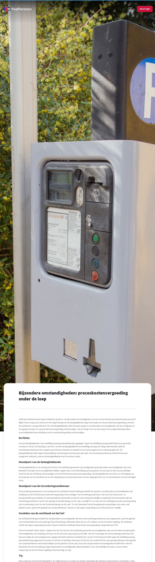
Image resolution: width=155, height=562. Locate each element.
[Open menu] (130, 8)
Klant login (145, 8)
